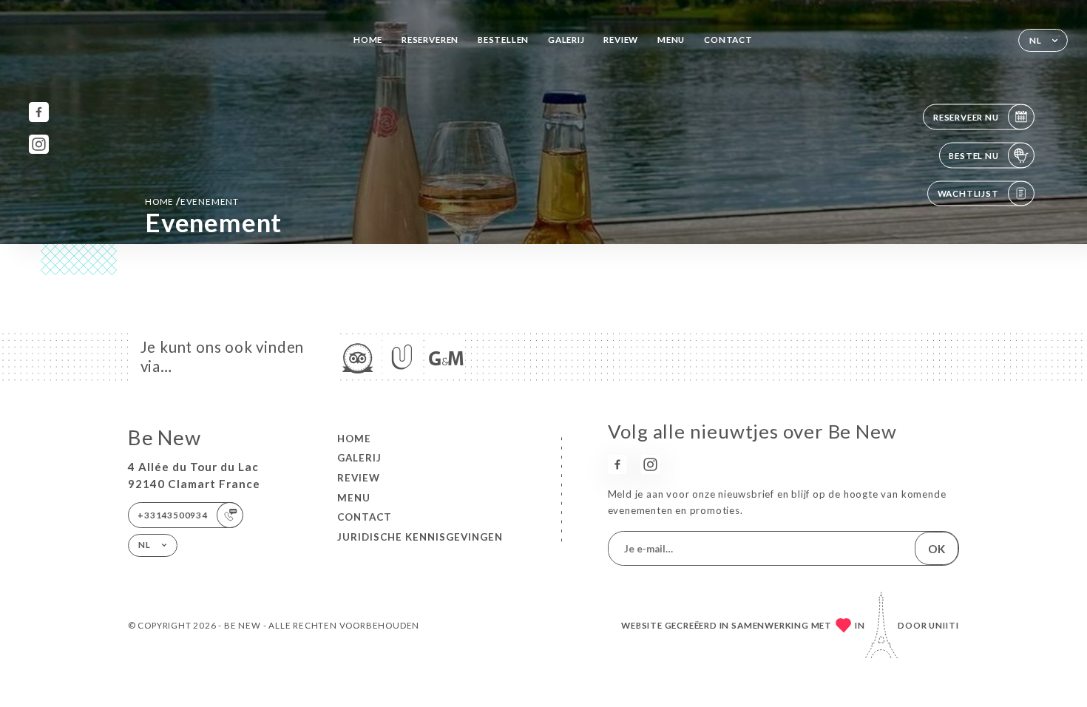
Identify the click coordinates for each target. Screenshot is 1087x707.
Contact (728, 39)
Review (620, 39)
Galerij (566, 39)
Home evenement (192, 201)
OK (936, 548)
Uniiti (944, 625)
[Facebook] (39, 112)
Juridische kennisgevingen (420, 537)
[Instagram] (39, 145)
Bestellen (503, 39)
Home (367, 39)
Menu (671, 39)
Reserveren (430, 39)
